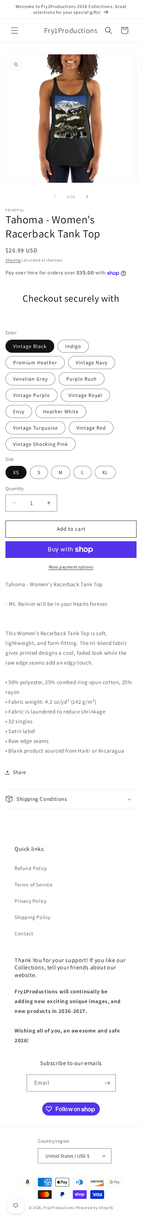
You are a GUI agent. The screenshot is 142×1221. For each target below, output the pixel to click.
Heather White (61, 411)
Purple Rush (81, 379)
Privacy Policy (30, 901)
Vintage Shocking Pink (40, 444)
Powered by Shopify (95, 1207)
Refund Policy (31, 868)
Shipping (13, 260)
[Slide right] (87, 196)
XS (16, 472)
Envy (18, 411)
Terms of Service (34, 884)
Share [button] (19, 772)
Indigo (73, 346)
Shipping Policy (33, 917)
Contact (24, 933)
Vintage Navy (91, 362)
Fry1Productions (59, 1207)
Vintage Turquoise (35, 428)
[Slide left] (55, 196)
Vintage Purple (31, 395)
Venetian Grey (30, 379)
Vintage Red (91, 428)
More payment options (71, 567)
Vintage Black (30, 346)
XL (105, 472)
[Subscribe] (107, 1083)
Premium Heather (35, 362)
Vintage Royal (85, 395)
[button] (15, 30)
